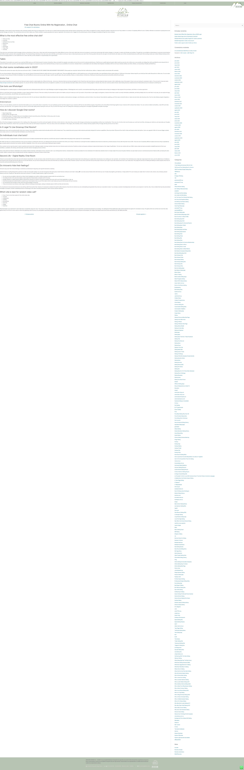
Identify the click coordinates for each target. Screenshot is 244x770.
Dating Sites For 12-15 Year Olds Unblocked (184, 371)
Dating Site (177, 368)
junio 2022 (177, 88)
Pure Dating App (178, 583)
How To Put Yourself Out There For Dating (184, 458)
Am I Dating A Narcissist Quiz (181, 188)
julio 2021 (177, 112)
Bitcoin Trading (178, 274)
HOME (34, 3)
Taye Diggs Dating (179, 628)
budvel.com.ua (178, 291)
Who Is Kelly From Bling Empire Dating (183, 686)
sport (176, 623)
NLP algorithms (178, 551)
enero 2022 (177, 99)
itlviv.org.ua (177, 486)
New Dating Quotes (179, 546)
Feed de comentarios (179, 751)
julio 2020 (177, 129)
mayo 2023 (177, 65)
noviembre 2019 (178, 133)
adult (176, 184)
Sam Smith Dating (179, 589)
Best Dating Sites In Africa (180, 244)
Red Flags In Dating (179, 585)
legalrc (176, 508)
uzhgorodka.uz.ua (179, 654)
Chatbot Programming (180, 300)
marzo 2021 (177, 118)
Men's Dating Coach (179, 529)
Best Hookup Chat (179, 255)
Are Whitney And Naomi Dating (181, 201)
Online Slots (177, 568)
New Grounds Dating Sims (180, 548)
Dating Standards (178, 375)
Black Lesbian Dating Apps (180, 276)
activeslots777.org (179, 182)
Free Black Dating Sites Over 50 (182, 413)
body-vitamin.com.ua (179, 283)
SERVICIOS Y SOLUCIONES (85, 3)
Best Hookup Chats (179, 257)
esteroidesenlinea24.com (180, 396)
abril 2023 (177, 67)
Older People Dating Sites (180, 555)
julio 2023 (177, 60)
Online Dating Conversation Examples (183, 561)
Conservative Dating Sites (180, 306)
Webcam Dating (178, 658)
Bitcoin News (178, 272)
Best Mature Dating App (180, 270)
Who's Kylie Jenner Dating (180, 707)
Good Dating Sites (179, 433)
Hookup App (177, 443)
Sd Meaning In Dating (179, 591)
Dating (176, 315)
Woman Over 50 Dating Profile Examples (184, 714)
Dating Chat (177, 338)
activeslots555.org (179, 180)
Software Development (180, 617)
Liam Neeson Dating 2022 (180, 512)
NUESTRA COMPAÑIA (58, 3)
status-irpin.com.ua (179, 626)
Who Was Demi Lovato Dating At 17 (182, 703)
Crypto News (177, 313)
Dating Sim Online (179, 366)
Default (176, 381)
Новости (177, 722)
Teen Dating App (178, 632)
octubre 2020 (178, 125)
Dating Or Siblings (179, 353)
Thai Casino (177, 639)
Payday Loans (178, 576)
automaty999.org (178, 210)
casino (176, 293)
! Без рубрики (178, 163)
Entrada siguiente (141, 214)
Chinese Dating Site (179, 304)
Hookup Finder (178, 448)
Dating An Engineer (179, 330)
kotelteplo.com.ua (179, 499)
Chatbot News (178, 298)
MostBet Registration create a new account (184, 40)
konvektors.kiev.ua (179, 497)
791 (175, 178)
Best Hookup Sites (179, 266)
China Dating (177, 302)
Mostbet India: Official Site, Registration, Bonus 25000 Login (188, 34)
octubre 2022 (178, 80)
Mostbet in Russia (179, 540)
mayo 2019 (177, 146)
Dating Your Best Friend (180, 379)
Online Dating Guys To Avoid (181, 563)
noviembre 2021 (178, 103)
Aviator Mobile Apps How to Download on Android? (186, 36)
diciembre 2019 (178, 131)
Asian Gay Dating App (179, 205)
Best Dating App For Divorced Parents (183, 223)
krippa (176, 501)
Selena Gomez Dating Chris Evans (182, 598)
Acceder (176, 747)
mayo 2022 (177, 90)
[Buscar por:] (209, 25)
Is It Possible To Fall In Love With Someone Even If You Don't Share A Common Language (195, 476)
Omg (176, 559)
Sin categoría (28, 27)
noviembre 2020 (178, 123)
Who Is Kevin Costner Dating (181, 688)
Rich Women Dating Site (180, 587)
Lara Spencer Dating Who (180, 506)
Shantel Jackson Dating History (182, 602)
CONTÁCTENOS (163, 3)
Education (177, 388)
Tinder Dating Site (179, 641)
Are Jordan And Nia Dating (180, 195)
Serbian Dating (178, 600)
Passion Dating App (179, 574)
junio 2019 (177, 144)
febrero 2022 (178, 97)
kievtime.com (178, 495)
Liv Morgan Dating (179, 514)
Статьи (176, 726)
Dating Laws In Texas (179, 351)
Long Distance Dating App (180, 516)
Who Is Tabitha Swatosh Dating (182, 699)
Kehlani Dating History (180, 493)
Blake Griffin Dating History (181, 281)
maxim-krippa (178, 525)
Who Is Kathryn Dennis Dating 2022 (183, 684)
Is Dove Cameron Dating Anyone (182, 471)
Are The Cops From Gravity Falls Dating (183, 197)
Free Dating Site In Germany (181, 418)
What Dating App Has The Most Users (183, 660)
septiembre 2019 (178, 138)
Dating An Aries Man (179, 328)
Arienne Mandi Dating (179, 203)
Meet (176, 527)
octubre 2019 (178, 135)
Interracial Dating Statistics (181, 465)
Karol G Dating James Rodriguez (182, 491)
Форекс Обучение (179, 735)
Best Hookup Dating (179, 259)
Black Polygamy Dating (180, 278)
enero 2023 (177, 73)
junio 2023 (177, 63)
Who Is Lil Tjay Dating (179, 692)
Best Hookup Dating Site (180, 261)
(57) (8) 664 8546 (118, 766)
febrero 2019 (177, 153)
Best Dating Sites (178, 240)
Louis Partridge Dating (180, 518)
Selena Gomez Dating (179, 596)
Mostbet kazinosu (179, 542)
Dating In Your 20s (179, 347)
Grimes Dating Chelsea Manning (182, 437)
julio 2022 (177, 86)
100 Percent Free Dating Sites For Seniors (184, 167)
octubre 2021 (178, 105)
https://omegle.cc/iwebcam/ (6, 82)
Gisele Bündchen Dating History (182, 431)
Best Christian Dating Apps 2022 (182, 214)
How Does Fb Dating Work (180, 454)
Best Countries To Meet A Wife (181, 216)
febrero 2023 (178, 71)
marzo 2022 (177, 95)
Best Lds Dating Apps (179, 268)
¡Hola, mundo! (193, 50)
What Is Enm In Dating (179, 669)
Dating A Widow (178, 321)
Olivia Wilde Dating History (181, 557)
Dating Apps (177, 334)
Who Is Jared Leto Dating (180, 677)
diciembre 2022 (178, 75)
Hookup (176, 441)
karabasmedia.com (179, 488)
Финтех (176, 731)
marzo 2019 (177, 150)
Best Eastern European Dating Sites (183, 251)
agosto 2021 (177, 110)
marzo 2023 (177, 69)
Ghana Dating (178, 428)
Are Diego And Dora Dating (181, 193)
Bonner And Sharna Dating (181, 285)
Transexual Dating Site (180, 643)
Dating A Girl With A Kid (180, 319)
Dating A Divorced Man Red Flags (182, 317)
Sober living (177, 615)
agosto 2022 (177, 84)
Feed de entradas (178, 749)
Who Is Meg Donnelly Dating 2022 (182, 694)
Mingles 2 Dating (178, 533)
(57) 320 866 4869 (111, 766)
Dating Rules (177, 360)
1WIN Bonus (177, 171)
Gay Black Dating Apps (180, 424)
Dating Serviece (178, 362)
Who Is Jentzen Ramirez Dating (182, 679)
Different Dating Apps (179, 383)
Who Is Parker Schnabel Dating (182, 696)
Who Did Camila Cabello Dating (182, 673)
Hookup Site (177, 450)
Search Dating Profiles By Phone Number (184, 594)
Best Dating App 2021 (179, 218)
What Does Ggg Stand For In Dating (182, 664)
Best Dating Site (178, 238)
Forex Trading (178, 409)
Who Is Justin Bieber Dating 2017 (182, 681)
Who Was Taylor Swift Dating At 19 (182, 705)
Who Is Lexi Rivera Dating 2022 (182, 690)
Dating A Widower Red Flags (181, 323)
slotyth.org (177, 613)
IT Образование (178, 484)
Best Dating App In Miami (180, 225)
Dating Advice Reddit (179, 326)
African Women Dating (180, 186)
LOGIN (185, 3)
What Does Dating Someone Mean (182, 662)
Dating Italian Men (179, 349)
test (175, 634)
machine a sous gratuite (180, 523)
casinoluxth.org (178, 296)
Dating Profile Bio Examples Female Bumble (184, 356)
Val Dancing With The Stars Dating (182, 656)
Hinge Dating (177, 439)
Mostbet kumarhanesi (179, 544)
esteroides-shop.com (179, 394)
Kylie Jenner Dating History (181, 503)
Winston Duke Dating (179, 711)
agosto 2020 (177, 127)
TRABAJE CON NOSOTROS (137, 3)
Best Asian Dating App (180, 212)
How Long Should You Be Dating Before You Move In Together (189, 456)
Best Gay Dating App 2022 (180, 253)
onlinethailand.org (179, 570)
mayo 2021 (177, 116)
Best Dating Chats (179, 236)
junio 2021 (177, 114)
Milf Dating (177, 531)
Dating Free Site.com (179, 341)
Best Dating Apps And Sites (181, 229)
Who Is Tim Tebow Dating (180, 701)
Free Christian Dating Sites (181, 416)
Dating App (177, 332)
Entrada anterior (29, 214)
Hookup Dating (178, 446)
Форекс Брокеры (178, 733)
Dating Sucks (178, 377)
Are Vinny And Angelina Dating (181, 199)
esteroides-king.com (179, 392)
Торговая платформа (179, 729)
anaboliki (177, 190)
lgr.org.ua (177, 510)
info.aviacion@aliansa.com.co (144, 766)
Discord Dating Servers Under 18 (182, 386)
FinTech (176, 403)
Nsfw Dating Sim (178, 553)
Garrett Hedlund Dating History (182, 422)
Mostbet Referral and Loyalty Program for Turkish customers (188, 38)
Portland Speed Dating (180, 579)
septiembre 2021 (178, 108)
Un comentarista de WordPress (182, 50)
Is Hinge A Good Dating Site (181, 473)
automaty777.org (178, 208)
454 (175, 173)
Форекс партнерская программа (182, 737)
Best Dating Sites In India (180, 246)
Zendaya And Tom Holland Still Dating (183, 718)
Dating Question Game (180, 358)
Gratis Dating (177, 435)
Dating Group (178, 345)
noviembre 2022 (178, 78)
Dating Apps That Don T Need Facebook (184, 336)
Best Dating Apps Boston (180, 231)
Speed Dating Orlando (180, 621)
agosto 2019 (177, 140)
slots (176, 608)
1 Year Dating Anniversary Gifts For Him (183, 165)
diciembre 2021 (178, 101)
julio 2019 (177, 142)
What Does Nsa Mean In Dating (181, 666)
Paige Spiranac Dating (180, 572)
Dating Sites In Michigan (180, 373)
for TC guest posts (179, 407)
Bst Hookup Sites (178, 289)
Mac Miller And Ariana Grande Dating (183, 521)
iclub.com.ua (177, 461)
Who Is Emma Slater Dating (181, 675)
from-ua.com (177, 420)
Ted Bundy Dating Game (180, 630)
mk (175, 536)
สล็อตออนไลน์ (177, 739)
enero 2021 (177, 120)
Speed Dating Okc (179, 619)
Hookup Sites (178, 452)
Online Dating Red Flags (180, 566)
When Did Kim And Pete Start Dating (183, 671)
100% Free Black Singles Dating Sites (183, 169)
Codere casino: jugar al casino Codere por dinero (186, 42)
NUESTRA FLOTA (111, 3)
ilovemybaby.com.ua (179, 463)
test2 (176, 636)
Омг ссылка (177, 724)
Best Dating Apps (178, 227)
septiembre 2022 (178, 82)
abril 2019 (177, 148)
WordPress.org (178, 754)
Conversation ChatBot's (180, 308)
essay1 (176, 390)
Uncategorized (178, 647)
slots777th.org (178, 611)
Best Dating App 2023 (179, 220)
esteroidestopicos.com (180, 398)
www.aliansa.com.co (179, 716)
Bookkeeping (178, 287)
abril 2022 (177, 93)
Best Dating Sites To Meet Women (182, 248)
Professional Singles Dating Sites (182, 581)
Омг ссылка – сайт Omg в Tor (187, 52)
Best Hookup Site (178, 263)
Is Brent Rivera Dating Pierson (181, 469)
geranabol (177, 426)
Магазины (177, 720)
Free (176, 411)
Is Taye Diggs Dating (179, 480)
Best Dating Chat (178, 233)
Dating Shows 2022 (179, 364)
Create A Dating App (179, 311)
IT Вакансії (177, 482)
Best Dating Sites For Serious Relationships (184, 242)
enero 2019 (177, 155)
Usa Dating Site (178, 651)
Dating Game (177, 343)
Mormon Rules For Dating (180, 538)
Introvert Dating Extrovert (180, 467)
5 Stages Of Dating (179, 176)
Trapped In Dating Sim (180, 645)
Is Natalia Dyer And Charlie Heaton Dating (184, 478)
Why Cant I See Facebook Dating (182, 709)
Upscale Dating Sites (179, 649)
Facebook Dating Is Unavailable (182, 401)
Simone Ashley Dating (180, 604)
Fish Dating (177, 405)
